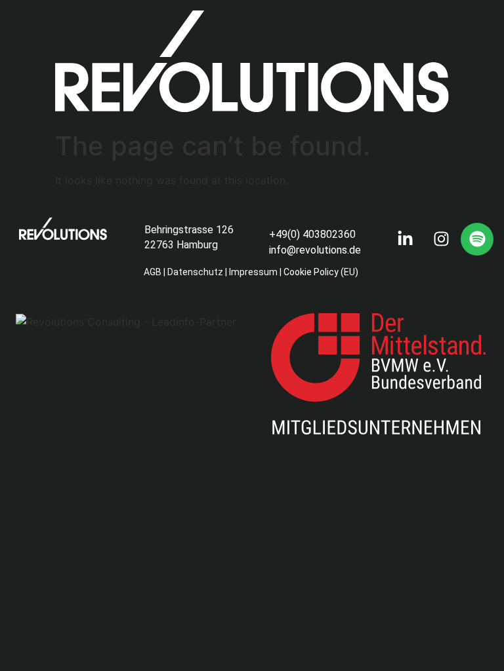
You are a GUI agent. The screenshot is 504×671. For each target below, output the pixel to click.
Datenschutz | (197, 272)
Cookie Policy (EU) (322, 272)
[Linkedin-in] (404, 239)
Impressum (253, 272)
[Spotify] (477, 239)
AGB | (154, 272)
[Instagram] (441, 239)
